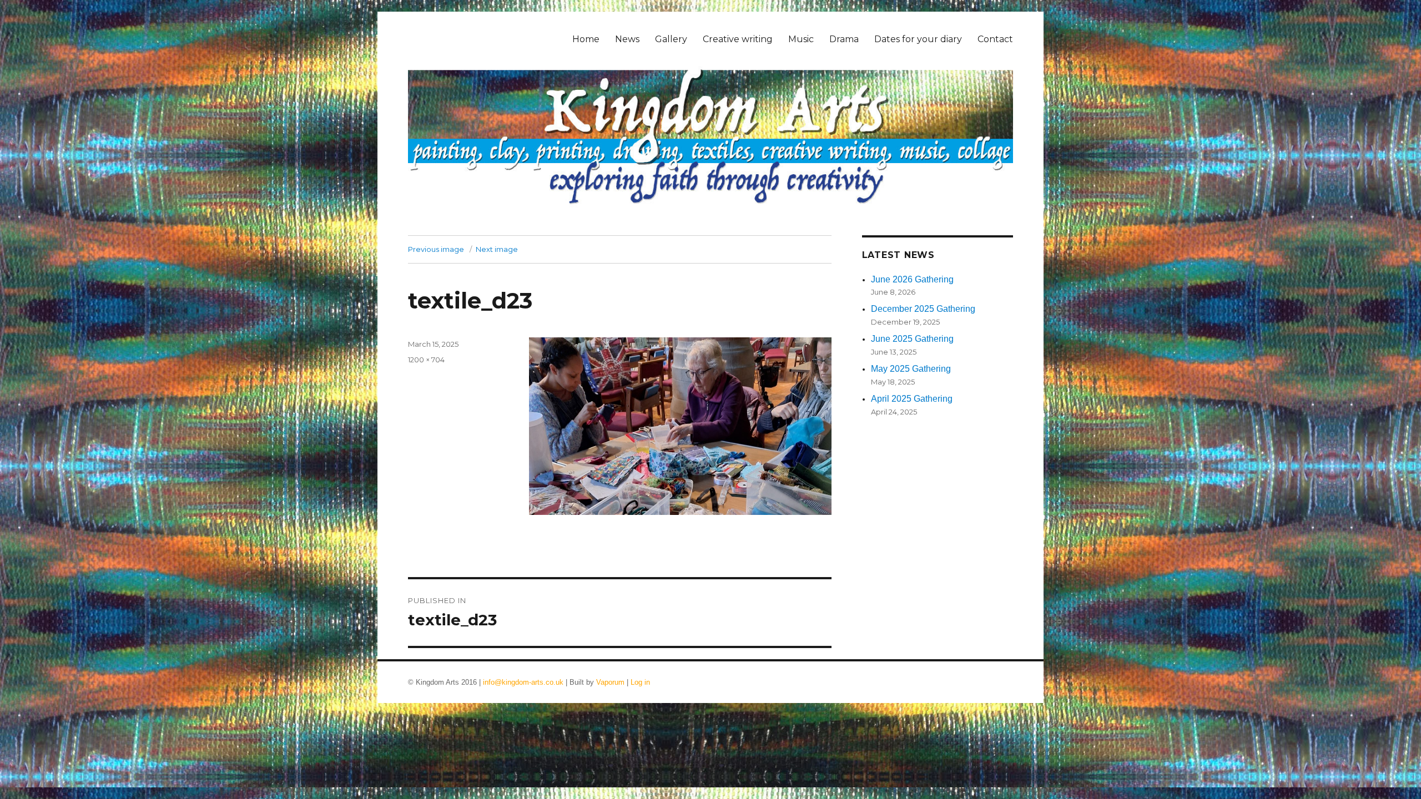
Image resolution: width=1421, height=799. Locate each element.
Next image (497, 249)
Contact (995, 39)
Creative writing (738, 39)
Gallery (671, 39)
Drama (844, 39)
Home (585, 39)
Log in (640, 682)
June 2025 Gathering (912, 338)
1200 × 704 (426, 359)
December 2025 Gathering (923, 308)
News (627, 39)
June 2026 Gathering (912, 279)
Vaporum (610, 682)
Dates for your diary (918, 39)
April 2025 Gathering (912, 398)
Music (801, 39)
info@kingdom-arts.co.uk (523, 682)
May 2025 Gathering (911, 368)
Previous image (436, 249)
